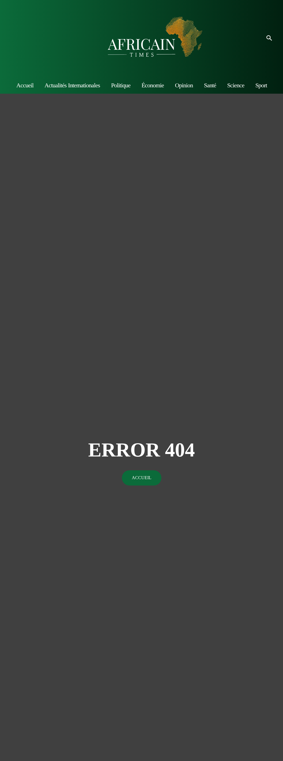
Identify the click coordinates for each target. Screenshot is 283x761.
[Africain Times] (141, 38)
